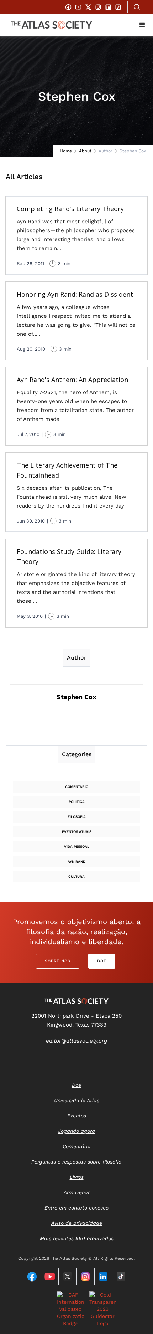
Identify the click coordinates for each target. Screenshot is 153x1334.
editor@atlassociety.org (76, 1041)
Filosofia (77, 817)
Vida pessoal (76, 847)
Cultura (76, 877)
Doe (101, 961)
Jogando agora (76, 1131)
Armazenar (77, 1192)
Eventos (76, 1116)
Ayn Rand (76, 862)
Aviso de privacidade (76, 1223)
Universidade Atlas (76, 1100)
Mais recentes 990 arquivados (77, 1238)
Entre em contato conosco (76, 1208)
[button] (142, 25)
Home (66, 150)
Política (77, 802)
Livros (77, 1177)
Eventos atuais (76, 832)
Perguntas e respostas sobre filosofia (76, 1162)
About (85, 150)
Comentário (76, 787)
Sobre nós (57, 961)
